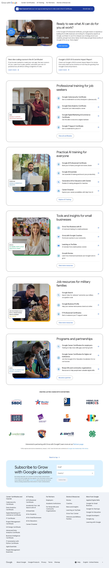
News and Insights (72, 507)
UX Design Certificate (13, 527)
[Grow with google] (9, 3)
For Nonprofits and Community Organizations (52, 509)
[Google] (9, 562)
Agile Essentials (11, 546)
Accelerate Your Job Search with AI (33, 506)
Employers (49, 500)
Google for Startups (93, 509)
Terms (50, 562)
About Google (21, 562)
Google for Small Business (91, 504)
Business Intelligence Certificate (13, 537)
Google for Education (93, 512)
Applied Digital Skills (93, 500)
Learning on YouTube (73, 510)
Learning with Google (93, 522)
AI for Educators (31, 521)
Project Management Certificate (13, 523)
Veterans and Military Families (73, 518)
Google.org (90, 519)
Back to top (53, 457)
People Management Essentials (13, 551)
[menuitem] (28, 2)
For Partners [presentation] (50, 3)
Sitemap (57, 562)
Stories (68, 500)
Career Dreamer (31, 524)
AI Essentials (30, 511)
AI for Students (31, 514)
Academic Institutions (53, 503)
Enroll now (86, 9)
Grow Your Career (72, 513)
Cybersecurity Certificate (11, 503)
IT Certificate (10, 518)
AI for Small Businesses (33, 517)
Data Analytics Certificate (11, 509)
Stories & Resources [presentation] (63, 3)
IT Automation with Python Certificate (12, 542)
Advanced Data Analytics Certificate (13, 531)
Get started (63, 46)
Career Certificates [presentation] (28, 3)
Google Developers (92, 515)
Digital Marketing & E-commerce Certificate (13, 514)
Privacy (43, 562)
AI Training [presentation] (40, 3)
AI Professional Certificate (31, 501)
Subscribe (62, 480)
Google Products (33, 562)
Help (78, 562)
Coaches (69, 503)
